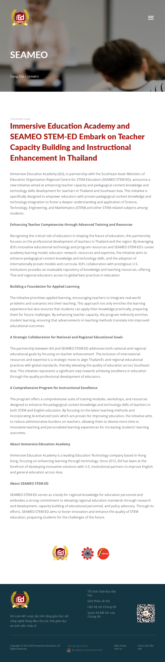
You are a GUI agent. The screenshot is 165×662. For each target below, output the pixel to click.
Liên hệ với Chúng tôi (102, 607)
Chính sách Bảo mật (146, 647)
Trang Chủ (17, 76)
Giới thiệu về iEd (99, 601)
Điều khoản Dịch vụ (120, 647)
